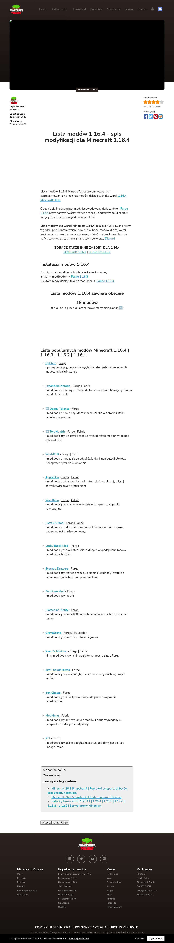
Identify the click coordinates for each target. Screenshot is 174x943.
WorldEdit (52, 454)
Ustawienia (139, 938)
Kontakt (21, 886)
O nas (20, 873)
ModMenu (52, 715)
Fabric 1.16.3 (105, 281)
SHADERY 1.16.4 (99, 252)
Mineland (141, 873)
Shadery (110, 886)
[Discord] (104, 859)
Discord (110, 238)
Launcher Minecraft (67, 898)
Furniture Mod (55, 591)
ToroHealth (57, 432)
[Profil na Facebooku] (70, 859)
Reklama (21, 882)
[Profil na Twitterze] (81, 859)
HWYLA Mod (54, 523)
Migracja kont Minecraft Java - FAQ (74, 873)
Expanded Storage (57, 386)
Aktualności (59, 9)
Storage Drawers (56, 569)
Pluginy (109, 890)
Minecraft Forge (65, 894)
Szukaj (129, 9)
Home (43, 9)
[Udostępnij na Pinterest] (155, 116)
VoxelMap (52, 500)
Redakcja (21, 878)
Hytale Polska (143, 878)
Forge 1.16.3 (79, 277)
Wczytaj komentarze (54, 822)
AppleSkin (52, 477)
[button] (152, 9)
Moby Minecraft (113, 906)
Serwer (143, 9)
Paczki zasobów (114, 882)
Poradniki (96, 9)
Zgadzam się (155, 938)
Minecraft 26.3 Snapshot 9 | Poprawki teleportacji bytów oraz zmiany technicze (88, 791)
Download (79, 9)
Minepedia (114, 9)
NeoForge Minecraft (67, 890)
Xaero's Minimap (56, 651)
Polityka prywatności (27, 890)
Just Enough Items (57, 670)
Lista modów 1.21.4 (67, 878)
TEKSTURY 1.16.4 (74, 252)
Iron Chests (52, 693)
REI (47, 738)
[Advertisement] (87, 112)
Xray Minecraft (65, 886)
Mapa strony (23, 894)
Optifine (50, 363)
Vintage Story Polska (147, 890)
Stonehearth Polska (146, 882)
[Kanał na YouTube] (93, 859)
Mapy (109, 878)
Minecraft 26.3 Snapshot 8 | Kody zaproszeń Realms (86, 797)
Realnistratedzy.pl (145, 894)
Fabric (109, 894)
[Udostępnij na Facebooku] (145, 116)
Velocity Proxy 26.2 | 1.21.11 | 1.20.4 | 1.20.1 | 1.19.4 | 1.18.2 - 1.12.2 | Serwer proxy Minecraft (86, 803)
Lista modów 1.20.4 (67, 882)
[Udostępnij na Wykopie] (160, 116)
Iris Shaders (63, 902)
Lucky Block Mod (56, 546)
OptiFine (62, 906)
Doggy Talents (59, 409)
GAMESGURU (144, 886)
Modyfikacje (112, 873)
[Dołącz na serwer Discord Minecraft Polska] (160, 9)
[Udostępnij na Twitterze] (150, 116)
